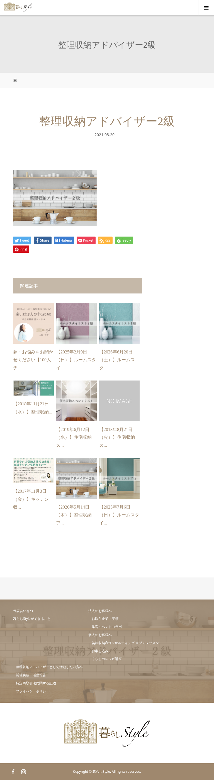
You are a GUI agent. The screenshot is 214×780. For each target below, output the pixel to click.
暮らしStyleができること (32, 618)
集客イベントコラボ (107, 626)
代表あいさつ (23, 610)
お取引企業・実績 (105, 618)
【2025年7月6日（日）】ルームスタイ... (119, 515)
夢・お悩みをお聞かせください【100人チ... (33, 360)
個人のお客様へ (100, 634)
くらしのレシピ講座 (107, 658)
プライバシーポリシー (32, 691)
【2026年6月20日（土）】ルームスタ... (117, 360)
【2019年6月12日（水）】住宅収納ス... (74, 437)
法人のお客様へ (100, 610)
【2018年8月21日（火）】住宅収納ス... (117, 437)
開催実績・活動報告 (31, 675)
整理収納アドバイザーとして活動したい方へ (49, 667)
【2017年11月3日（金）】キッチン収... (31, 499)
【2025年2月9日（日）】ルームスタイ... (76, 360)
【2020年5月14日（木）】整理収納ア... (74, 515)
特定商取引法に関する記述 (36, 683)
